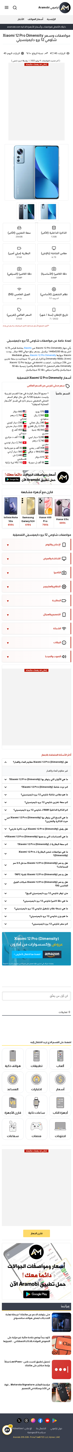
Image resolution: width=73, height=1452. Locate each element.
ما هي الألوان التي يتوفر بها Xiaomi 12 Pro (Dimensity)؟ (38, 779)
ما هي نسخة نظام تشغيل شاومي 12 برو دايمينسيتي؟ (41, 909)
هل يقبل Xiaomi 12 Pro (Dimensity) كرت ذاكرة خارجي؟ (38, 829)
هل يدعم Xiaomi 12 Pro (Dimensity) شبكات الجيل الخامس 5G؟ (40, 884)
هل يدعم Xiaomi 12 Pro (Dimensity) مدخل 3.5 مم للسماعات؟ (40, 865)
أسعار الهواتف (35, 19)
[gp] (54, 1420)
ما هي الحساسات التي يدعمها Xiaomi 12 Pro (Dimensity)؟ (37, 837)
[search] (14, 7)
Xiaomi (27, 348)
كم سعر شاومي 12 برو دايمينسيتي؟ (50, 924)
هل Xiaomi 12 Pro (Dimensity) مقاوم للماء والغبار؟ (40, 762)
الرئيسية (51, 19)
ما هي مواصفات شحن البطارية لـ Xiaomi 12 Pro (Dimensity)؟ (43, 854)
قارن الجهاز (36, 1233)
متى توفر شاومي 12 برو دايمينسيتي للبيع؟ (46, 893)
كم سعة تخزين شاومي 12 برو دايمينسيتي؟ (46, 802)
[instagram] (33, 1420)
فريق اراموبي (17, 60)
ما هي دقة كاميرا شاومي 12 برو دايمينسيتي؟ (45, 901)
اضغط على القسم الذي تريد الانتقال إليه (50, 1042)
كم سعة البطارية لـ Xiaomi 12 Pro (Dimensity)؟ (42, 844)
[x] (19, 1420)
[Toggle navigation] (6, 7)
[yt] (47, 1420)
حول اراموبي (56, 1428)
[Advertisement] (36, 102)
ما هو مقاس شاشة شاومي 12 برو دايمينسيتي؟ (44, 795)
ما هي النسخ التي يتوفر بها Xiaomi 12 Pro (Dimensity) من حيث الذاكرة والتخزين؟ (37, 819)
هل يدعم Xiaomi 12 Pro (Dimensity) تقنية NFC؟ (41, 874)
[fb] (40, 1420)
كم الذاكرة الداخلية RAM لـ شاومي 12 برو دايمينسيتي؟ (40, 810)
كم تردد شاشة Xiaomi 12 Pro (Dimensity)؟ (44, 787)
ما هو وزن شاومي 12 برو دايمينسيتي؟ (48, 916)
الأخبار (21, 19)
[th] (26, 1420)
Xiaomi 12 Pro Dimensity (43, 355)
